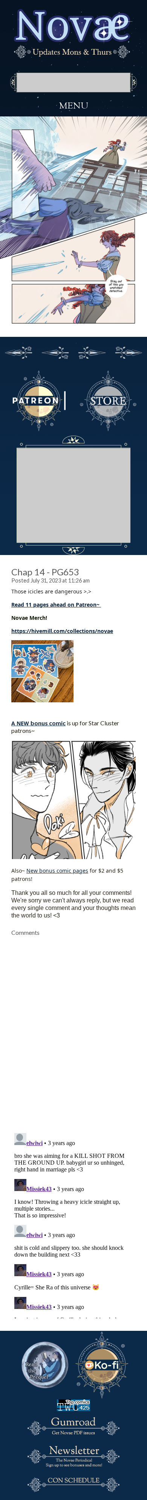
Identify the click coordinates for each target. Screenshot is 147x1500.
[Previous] (55, 351)
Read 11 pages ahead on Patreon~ (56, 604)
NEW (23, 723)
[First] (18, 351)
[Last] (129, 351)
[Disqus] (73, 1030)
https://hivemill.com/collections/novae (62, 631)
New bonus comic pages (57, 870)
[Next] (92, 351)
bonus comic (48, 722)
